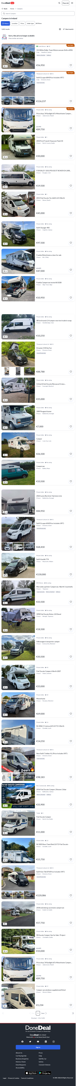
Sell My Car (42, 1059)
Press (41, 1053)
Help (40, 1056)
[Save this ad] (71, 65)
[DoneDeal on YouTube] (38, 1041)
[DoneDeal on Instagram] (53, 1041)
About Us (19, 1053)
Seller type (30, 23)
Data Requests (21, 1065)
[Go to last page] (73, 1013)
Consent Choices (44, 1065)
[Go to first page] (3, 1013)
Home (12, 9)
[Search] (4, 13)
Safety (41, 1062)
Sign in (38, 1047)
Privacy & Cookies (13, 1078)
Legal (4, 1078)
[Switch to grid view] (60, 29)
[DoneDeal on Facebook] (22, 1041)
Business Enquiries (22, 1059)
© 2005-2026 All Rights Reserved (63, 1078)
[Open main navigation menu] (72, 3)
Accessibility (20, 1068)
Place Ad (66, 3)
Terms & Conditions (27, 1078)
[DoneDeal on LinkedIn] (46, 1041)
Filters (6, 23)
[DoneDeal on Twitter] (30, 1041)
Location (14, 23)
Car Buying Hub (21, 1056)
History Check (21, 1062)
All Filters (39, 23)
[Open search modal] (59, 3)
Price (22, 23)
